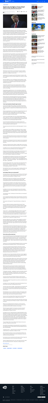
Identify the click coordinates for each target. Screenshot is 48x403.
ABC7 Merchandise (42, 394)
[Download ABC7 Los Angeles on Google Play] (43, 397)
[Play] (38, 27)
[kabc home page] (5, 387)
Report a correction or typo (6, 343)
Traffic (13, 389)
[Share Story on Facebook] (17, 11)
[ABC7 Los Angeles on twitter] (5, 397)
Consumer (13, 393)
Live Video (31, 387)
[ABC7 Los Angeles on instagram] (7, 397)
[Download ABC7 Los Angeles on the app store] (39, 397)
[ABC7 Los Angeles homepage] (7, 1)
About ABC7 (41, 389)
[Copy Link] (26, 11)
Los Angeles (22, 387)
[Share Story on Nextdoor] (23, 11)
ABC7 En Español (32, 389)
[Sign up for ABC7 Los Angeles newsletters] (9, 397)
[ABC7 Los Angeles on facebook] (3, 397)
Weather (13, 388)
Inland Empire (22, 389)
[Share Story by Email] (24, 11)
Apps (31, 388)
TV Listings (41, 388)
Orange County (23, 388)
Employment (41, 393)
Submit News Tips (42, 387)
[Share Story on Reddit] (21, 11)
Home (13, 387)
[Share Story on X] (19, 11)
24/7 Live (13, 1)
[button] (3, 1)
